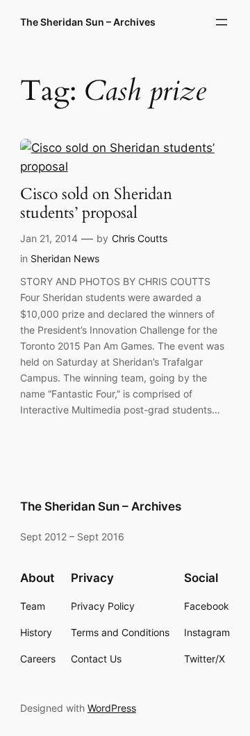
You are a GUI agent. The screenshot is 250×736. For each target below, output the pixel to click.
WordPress (112, 708)
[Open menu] (221, 22)
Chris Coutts (139, 238)
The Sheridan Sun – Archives (88, 22)
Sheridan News (65, 258)
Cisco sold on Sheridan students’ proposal (96, 204)
